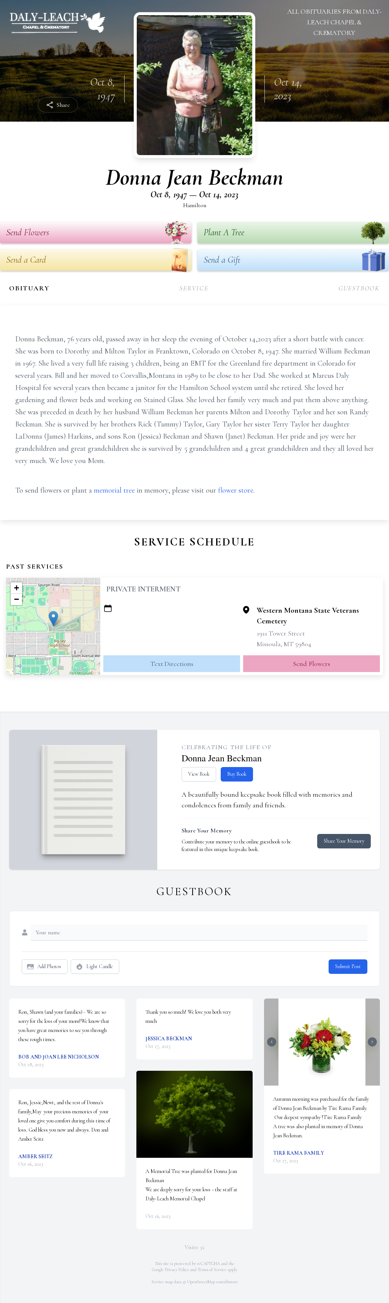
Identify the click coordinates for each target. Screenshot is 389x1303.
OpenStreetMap (201, 1281)
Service (194, 288)
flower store (235, 490)
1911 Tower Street (281, 633)
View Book (199, 774)
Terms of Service (212, 1269)
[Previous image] (271, 1041)
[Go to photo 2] (324, 1081)
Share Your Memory (344, 841)
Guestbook (359, 288)
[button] (53, 618)
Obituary (29, 288)
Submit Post (348, 966)
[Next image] (372, 1041)
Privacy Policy (177, 1269)
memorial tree (114, 490)
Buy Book (237, 774)
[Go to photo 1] (319, 1081)
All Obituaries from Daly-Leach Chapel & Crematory (334, 22)
